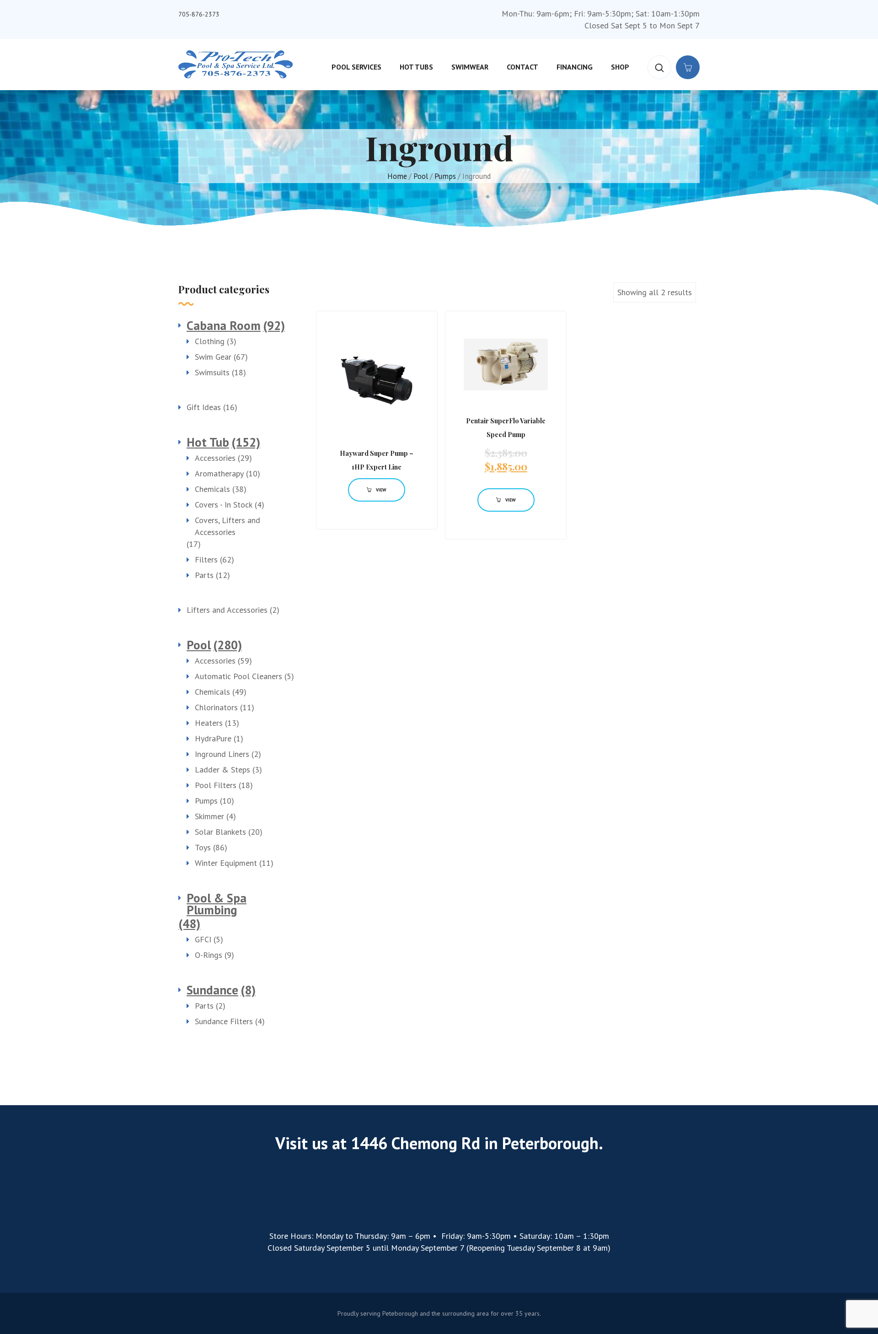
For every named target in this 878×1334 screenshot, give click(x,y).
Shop (620, 66)
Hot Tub (208, 442)
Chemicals (212, 489)
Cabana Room (224, 325)
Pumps (445, 176)
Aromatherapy (219, 473)
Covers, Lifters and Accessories (227, 526)
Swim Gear (213, 356)
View (381, 490)
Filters (206, 559)
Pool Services (356, 66)
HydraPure (213, 738)
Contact (522, 66)
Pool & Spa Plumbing (216, 904)
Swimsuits (212, 372)
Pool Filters (215, 785)
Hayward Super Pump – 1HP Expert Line (376, 460)
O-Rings (208, 955)
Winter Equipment (226, 863)
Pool (420, 176)
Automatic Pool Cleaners (238, 676)
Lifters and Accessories (227, 610)
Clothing (210, 341)
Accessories (215, 458)
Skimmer (209, 816)
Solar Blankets (220, 831)
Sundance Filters (224, 1021)
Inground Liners (222, 754)
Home (397, 176)
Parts (204, 575)
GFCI (203, 939)
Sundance (212, 990)
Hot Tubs (416, 66)
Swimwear (469, 66)
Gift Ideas (204, 407)
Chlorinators (216, 707)
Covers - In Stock (223, 504)
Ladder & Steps (222, 769)
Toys (203, 847)
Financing (575, 66)
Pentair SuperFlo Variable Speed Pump (506, 427)
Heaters (209, 723)
